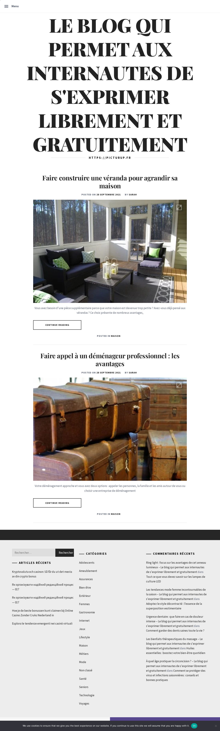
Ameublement (88, 571)
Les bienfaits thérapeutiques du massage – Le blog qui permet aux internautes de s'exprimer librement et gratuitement (175, 643)
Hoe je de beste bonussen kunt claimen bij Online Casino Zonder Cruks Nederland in (42, 613)
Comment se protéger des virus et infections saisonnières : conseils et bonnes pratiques (175, 675)
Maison (115, 335)
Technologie (86, 695)
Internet (84, 620)
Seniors (83, 687)
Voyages (84, 703)
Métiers (84, 654)
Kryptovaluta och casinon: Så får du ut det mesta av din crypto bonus (42, 574)
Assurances (86, 579)
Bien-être (85, 587)
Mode (82, 662)
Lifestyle (84, 637)
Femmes (84, 604)
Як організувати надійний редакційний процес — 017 (43, 587)
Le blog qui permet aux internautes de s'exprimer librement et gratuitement (110, 84)
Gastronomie (87, 612)
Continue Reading (57, 324)
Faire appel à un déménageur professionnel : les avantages (110, 359)
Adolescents (86, 563)
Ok (194, 725)
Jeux (82, 629)
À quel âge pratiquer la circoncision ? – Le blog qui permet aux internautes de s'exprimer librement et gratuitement (177, 665)
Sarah (133, 194)
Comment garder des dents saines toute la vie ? (175, 630)
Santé (82, 679)
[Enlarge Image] (179, 207)
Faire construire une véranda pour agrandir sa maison (110, 181)
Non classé (85, 670)
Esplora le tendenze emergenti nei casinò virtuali (42, 623)
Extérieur (85, 596)
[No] (215, 726)
